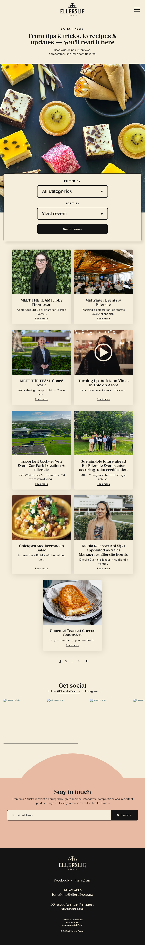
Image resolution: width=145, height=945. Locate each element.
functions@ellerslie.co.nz (72, 894)
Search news (72, 229)
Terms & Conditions (72, 919)
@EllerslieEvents (68, 691)
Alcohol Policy (72, 922)
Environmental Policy (72, 925)
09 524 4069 (72, 890)
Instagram (83, 880)
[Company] (72, 863)
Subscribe (124, 815)
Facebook (61, 880)
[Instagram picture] (23, 719)
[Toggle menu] (137, 9)
